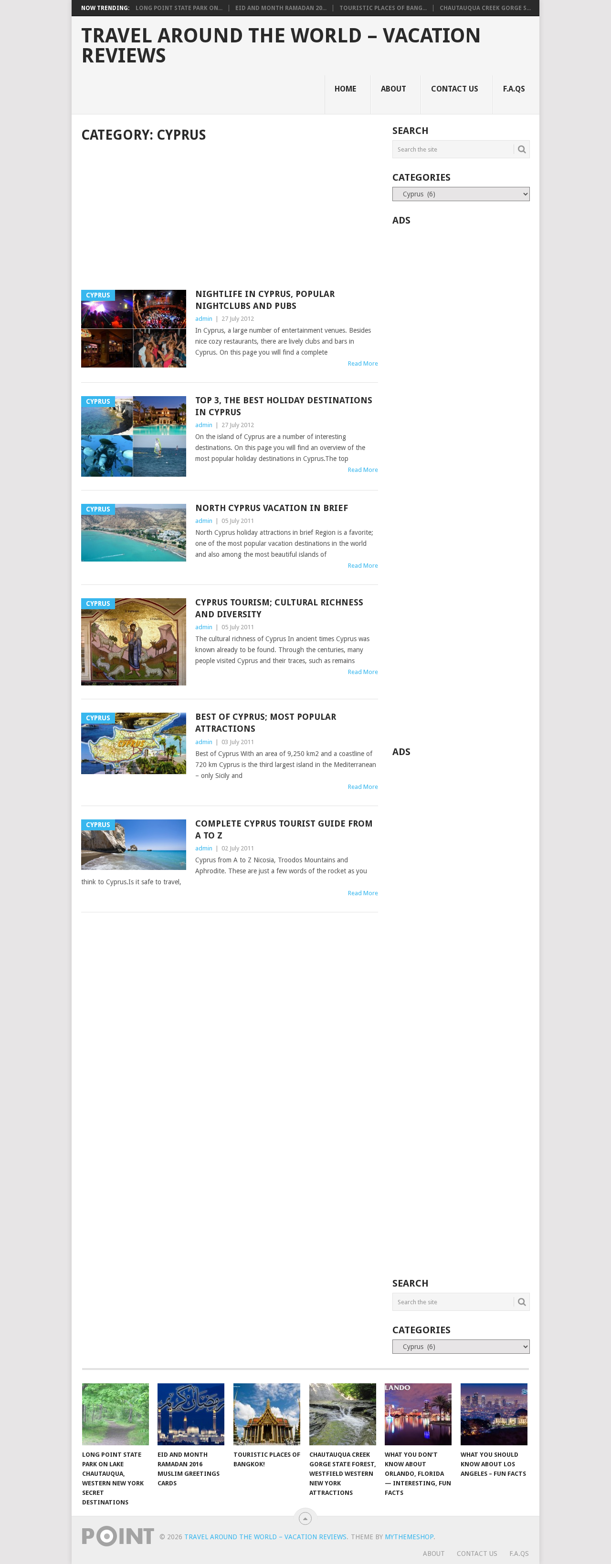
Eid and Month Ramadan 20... (281, 8)
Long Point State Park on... (179, 8)
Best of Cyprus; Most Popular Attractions (265, 723)
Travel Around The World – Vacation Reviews (281, 46)
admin (203, 318)
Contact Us (454, 88)
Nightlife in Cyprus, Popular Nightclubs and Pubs (265, 300)
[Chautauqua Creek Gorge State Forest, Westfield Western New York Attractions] (342, 1414)
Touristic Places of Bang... (383, 8)
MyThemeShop (409, 1537)
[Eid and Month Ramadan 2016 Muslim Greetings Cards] (191, 1414)
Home (345, 88)
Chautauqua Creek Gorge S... (485, 8)
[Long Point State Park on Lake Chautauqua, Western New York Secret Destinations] (115, 1414)
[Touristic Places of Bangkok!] (266, 1414)
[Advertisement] (229, 217)
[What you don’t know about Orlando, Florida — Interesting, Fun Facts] (418, 1414)
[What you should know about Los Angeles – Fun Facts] (494, 1414)
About (393, 88)
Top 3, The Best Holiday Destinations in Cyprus (283, 406)
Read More (363, 363)
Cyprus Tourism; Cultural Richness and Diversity (279, 608)
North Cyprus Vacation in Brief (271, 508)
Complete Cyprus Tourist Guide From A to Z (284, 829)
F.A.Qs (514, 88)
